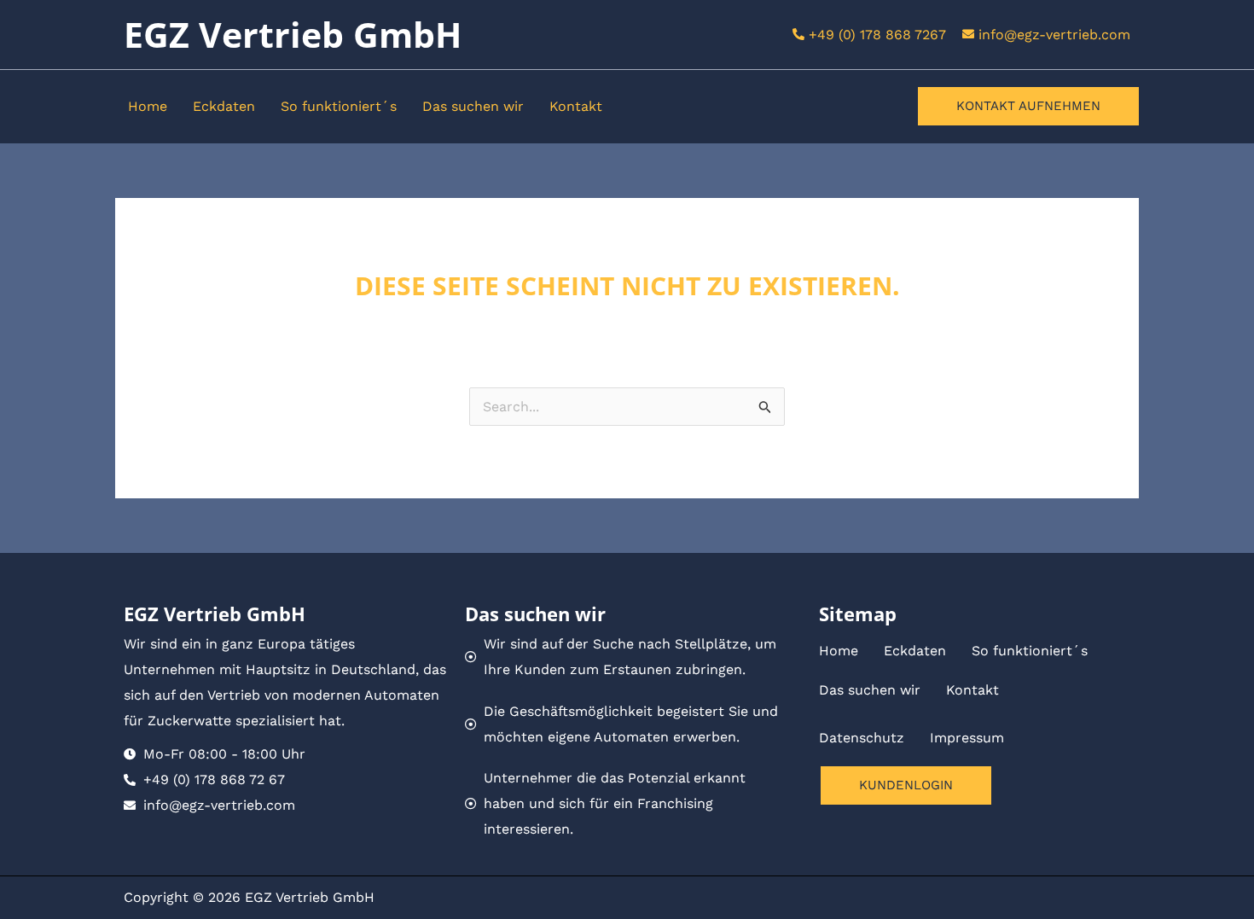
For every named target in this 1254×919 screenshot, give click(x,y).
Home (147, 106)
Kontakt (575, 106)
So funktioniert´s (339, 106)
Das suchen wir (473, 106)
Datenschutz (861, 738)
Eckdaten (224, 106)
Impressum (967, 738)
